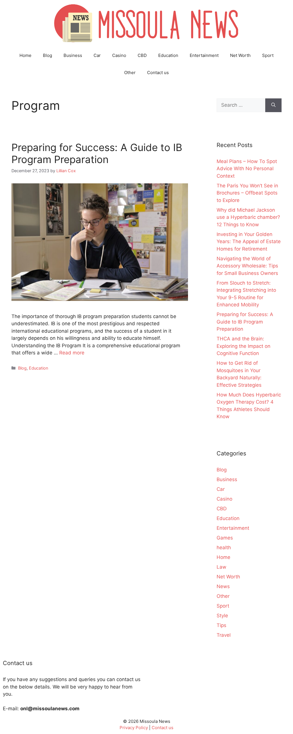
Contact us (158, 72)
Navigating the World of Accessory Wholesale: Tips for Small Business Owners (247, 266)
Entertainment (204, 55)
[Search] (273, 105)
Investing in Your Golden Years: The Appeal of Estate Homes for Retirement (249, 241)
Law (221, 567)
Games (225, 538)
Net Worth (240, 55)
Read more (71, 353)
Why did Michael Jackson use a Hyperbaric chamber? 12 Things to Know (248, 217)
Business (73, 55)
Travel (224, 635)
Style (222, 615)
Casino (119, 55)
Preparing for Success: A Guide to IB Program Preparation (96, 153)
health (224, 547)
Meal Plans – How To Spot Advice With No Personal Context (247, 168)
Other (130, 72)
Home (25, 55)
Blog (47, 55)
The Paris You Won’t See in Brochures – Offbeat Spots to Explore (247, 193)
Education (168, 55)
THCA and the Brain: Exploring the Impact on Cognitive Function (243, 346)
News (223, 586)
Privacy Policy (134, 727)
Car (97, 55)
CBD (142, 55)
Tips (221, 625)
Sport (268, 55)
